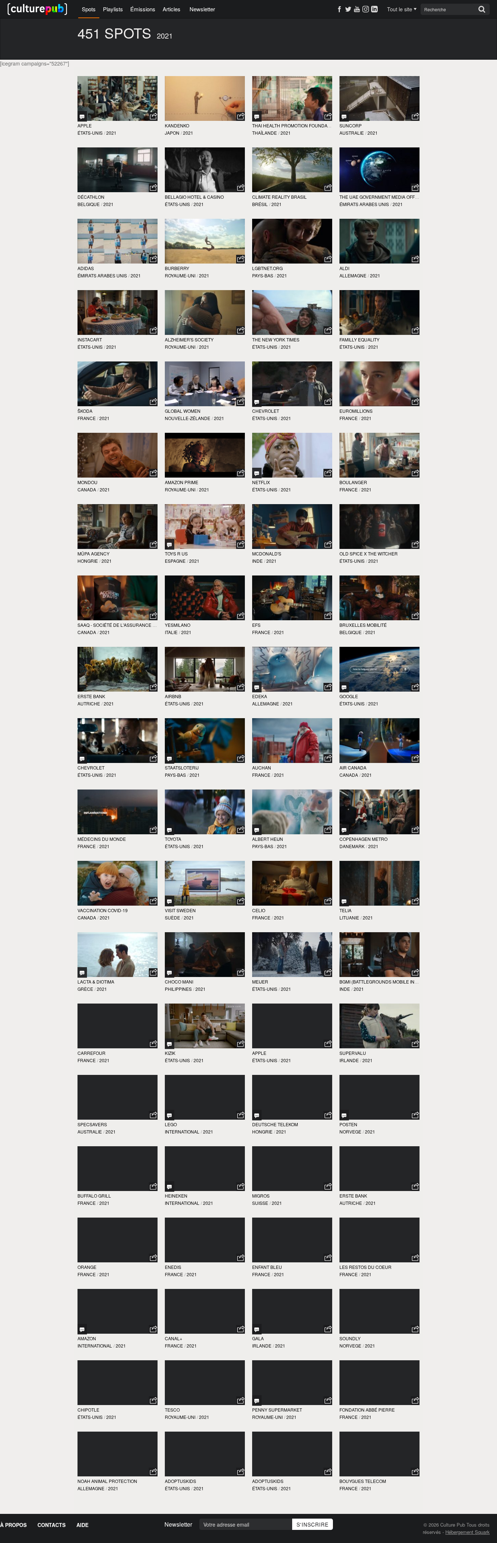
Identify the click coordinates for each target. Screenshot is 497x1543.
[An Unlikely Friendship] (82, 1329)
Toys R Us (176, 553)
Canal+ (173, 1338)
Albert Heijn (267, 839)
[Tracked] (82, 116)
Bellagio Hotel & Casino (194, 197)
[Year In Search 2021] (344, 687)
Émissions (142, 9)
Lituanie (349, 917)
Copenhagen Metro (363, 839)
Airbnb (173, 696)
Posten (348, 1124)
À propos (13, 1524)
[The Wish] (257, 1400)
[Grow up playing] (169, 544)
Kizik (170, 1053)
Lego (171, 1124)
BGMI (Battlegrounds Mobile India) (381, 981)
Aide (82, 1524)
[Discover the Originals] (169, 901)
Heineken (176, 1195)
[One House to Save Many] (344, 116)
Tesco (172, 1409)
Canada (86, 489)
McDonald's (266, 553)
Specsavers (92, 1124)
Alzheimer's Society (189, 339)
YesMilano (177, 625)
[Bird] (257, 116)
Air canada (352, 767)
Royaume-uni (180, 275)
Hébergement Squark (467, 1531)
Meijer (260, 981)
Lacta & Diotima (95, 981)
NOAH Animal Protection (107, 1481)
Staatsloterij (182, 767)
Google (348, 696)
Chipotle (88, 1409)
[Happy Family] (169, 972)
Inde (257, 561)
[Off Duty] (344, 829)
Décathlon (90, 197)
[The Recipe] (257, 1329)
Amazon (86, 1338)
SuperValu (352, 1053)
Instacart (89, 339)
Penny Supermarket (277, 1409)
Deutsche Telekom (275, 1124)
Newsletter (202, 9)
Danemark (352, 846)
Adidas (85, 268)
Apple (84, 125)
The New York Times (275, 339)
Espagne (175, 561)
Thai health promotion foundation (294, 125)
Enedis (173, 1267)
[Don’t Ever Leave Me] (82, 972)
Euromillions (356, 411)
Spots (89, 9)
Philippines (178, 989)
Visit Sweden (180, 910)
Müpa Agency (93, 553)
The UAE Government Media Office (380, 197)
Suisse (260, 1203)
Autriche (88, 703)
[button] (153, 116)
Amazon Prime (181, 482)
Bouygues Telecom (362, 1481)
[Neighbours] (344, 901)
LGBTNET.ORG (267, 268)
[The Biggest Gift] (257, 1115)
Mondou (87, 482)
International (182, 1131)
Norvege (350, 1131)
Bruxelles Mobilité (363, 625)
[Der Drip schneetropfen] (257, 687)
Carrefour (91, 1053)
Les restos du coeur (365, 1267)
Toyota (173, 839)
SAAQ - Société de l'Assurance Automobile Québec (138, 625)
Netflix (261, 482)
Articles (171, 9)
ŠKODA (84, 411)
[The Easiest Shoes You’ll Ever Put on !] (169, 1043)
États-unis (90, 133)
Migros (261, 1195)
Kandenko (177, 125)
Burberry (177, 268)
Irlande (349, 1060)
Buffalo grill (94, 1195)
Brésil (260, 204)
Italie (171, 632)
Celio (258, 910)
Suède (172, 917)
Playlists (113, 9)
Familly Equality (359, 339)
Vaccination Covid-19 (102, 910)
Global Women (182, 411)
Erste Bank (91, 696)
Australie (351, 133)
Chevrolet (265, 411)
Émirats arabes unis (364, 204)
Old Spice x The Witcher (368, 553)
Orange (86, 1267)
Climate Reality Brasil (279, 197)
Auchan (261, 767)
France (86, 418)
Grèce (85, 989)
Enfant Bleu (267, 1267)
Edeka (259, 696)
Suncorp (350, 125)
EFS (256, 625)
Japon (172, 133)
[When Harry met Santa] (344, 1115)
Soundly (350, 1338)
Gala (258, 1338)
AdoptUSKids (180, 1481)
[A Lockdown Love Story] (169, 1186)
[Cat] (257, 401)
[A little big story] (257, 829)
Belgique (88, 204)
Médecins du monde (101, 839)
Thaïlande (264, 133)
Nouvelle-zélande (187, 418)
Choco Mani (179, 981)
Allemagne (352, 275)
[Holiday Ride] (82, 758)
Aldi (344, 268)
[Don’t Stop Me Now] (169, 1115)
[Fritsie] (169, 758)
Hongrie (87, 561)
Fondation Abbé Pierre (367, 1409)
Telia (345, 910)
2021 (111, 133)
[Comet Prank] (257, 473)
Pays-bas (262, 275)
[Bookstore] (169, 829)
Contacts (51, 1524)
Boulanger (353, 482)
